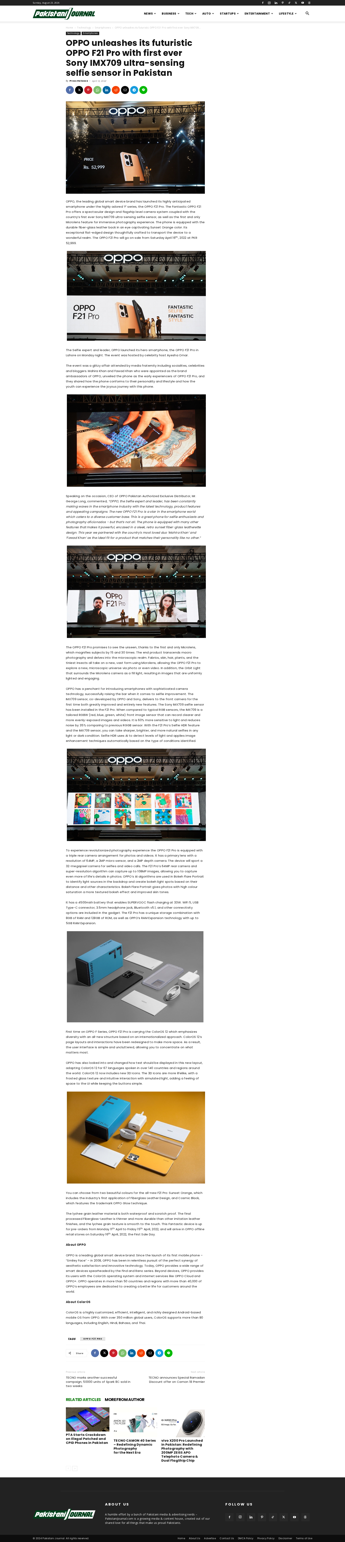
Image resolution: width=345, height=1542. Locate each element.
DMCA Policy (246, 1538)
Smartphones (103, 27)
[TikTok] (289, 3)
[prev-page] (68, 1468)
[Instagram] (269, 3)
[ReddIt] (116, 90)
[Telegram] (134, 90)
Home (69, 27)
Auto (206, 14)
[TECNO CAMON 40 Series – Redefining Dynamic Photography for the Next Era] (135, 1422)
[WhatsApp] (97, 90)
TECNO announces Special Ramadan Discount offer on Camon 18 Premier (177, 1379)
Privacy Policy (266, 1538)
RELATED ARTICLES (83, 1399)
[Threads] (309, 3)
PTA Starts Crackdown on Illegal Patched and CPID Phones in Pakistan (87, 1438)
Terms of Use (304, 1538)
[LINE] (143, 90)
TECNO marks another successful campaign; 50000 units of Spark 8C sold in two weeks (98, 1381)
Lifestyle (286, 14)
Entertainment (257, 14)
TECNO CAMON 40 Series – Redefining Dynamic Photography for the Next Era (135, 1446)
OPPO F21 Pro (92, 1338)
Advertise (210, 1538)
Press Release (78, 80)
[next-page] (74, 1468)
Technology (84, 27)
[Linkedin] (276, 3)
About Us (194, 1538)
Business (169, 14)
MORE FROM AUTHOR (124, 1399)
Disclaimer (285, 1538)
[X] (296, 3)
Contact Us (227, 1538)
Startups (228, 14)
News (148, 14)
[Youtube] (303, 3)
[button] (307, 14)
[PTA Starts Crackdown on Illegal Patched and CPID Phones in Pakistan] (87, 1419)
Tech (189, 14)
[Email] (125, 90)
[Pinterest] (283, 3)
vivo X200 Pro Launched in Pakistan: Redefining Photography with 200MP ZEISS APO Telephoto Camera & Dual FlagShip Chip (182, 1450)
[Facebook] (263, 3)
